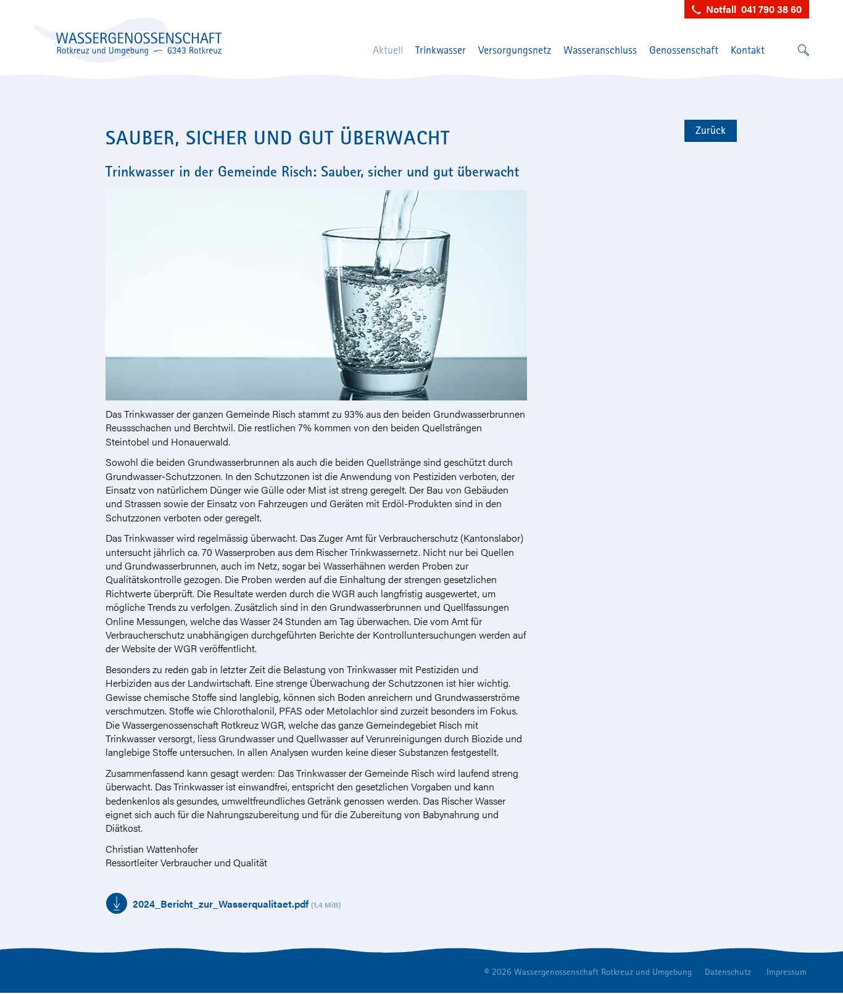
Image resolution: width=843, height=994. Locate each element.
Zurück (711, 129)
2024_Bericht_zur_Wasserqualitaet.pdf (237, 904)
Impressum (786, 971)
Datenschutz (728, 971)
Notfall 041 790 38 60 (751, 9)
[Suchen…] (803, 47)
